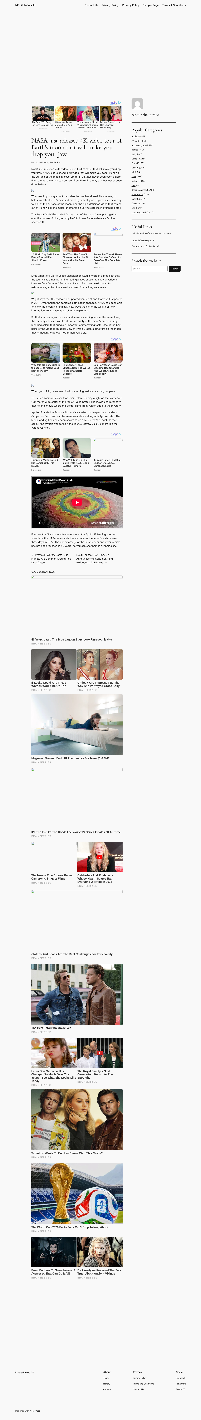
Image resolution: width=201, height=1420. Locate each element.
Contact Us (91, 5)
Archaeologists (139, 145)
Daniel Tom (55, 162)
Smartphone (137, 194)
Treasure (136, 203)
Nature (135, 181)
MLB (134, 172)
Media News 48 (25, 5)
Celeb (134, 158)
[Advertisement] (100, 33)
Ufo (133, 208)
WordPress (35, 1411)
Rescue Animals (139, 190)
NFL (134, 185)
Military (135, 167)
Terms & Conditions (174, 5)
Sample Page (151, 5)
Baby (134, 154)
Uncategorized (139, 212)
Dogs (134, 163)
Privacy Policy (110, 5)
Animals (135, 141)
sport (134, 199)
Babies (135, 149)
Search (174, 268)
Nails (134, 176)
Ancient (135, 136)
